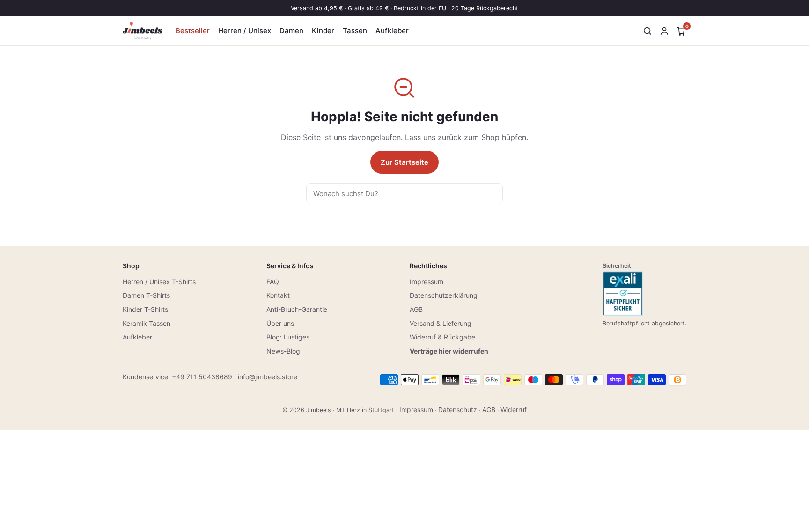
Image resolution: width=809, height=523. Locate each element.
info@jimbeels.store (267, 377)
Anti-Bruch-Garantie (296, 309)
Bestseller (193, 30)
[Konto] (664, 31)
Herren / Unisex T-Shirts (159, 282)
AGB (416, 309)
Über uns (280, 323)
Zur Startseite (404, 162)
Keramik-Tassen (146, 323)
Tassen (355, 30)
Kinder (323, 30)
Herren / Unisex (244, 30)
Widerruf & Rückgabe (442, 337)
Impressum (426, 282)
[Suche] (647, 31)
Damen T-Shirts (146, 295)
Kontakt (278, 295)
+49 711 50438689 (202, 377)
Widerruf (513, 409)
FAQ (272, 282)
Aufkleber (392, 30)
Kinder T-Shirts (145, 309)
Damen (291, 30)
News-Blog (283, 351)
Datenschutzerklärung (444, 295)
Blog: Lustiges (287, 337)
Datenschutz (457, 409)
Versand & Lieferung (440, 323)
